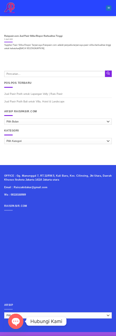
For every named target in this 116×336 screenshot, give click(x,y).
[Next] (102, 28)
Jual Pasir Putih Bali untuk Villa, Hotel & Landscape (34, 101)
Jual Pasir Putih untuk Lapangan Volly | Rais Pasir (33, 94)
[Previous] (13, 28)
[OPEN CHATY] (15, 321)
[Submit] (108, 74)
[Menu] (108, 8)
